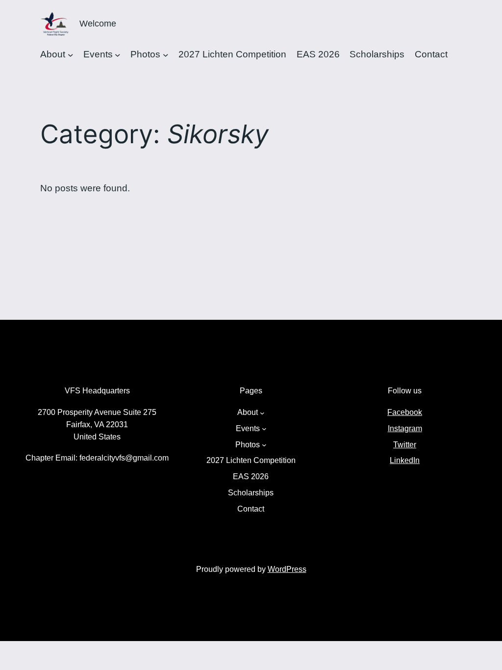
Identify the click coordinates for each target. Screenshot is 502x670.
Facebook (404, 412)
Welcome (97, 23)
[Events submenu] (118, 54)
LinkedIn (405, 460)
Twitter (404, 444)
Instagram (405, 428)
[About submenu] (71, 54)
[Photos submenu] (166, 54)
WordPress (287, 569)
